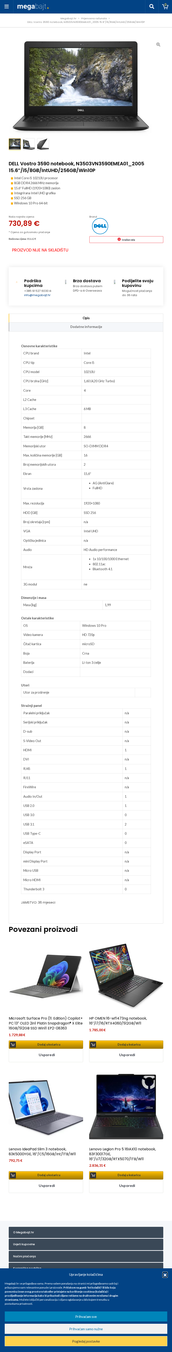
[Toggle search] (152, 6)
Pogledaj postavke (86, 1341)
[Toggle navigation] (6, 6)
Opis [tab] (86, 318)
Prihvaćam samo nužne (86, 1329)
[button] (165, 1274)
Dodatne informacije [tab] (86, 327)
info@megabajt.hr (37, 295)
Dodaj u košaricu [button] (48, 1044)
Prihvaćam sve (86, 1317)
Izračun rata (128, 239)
